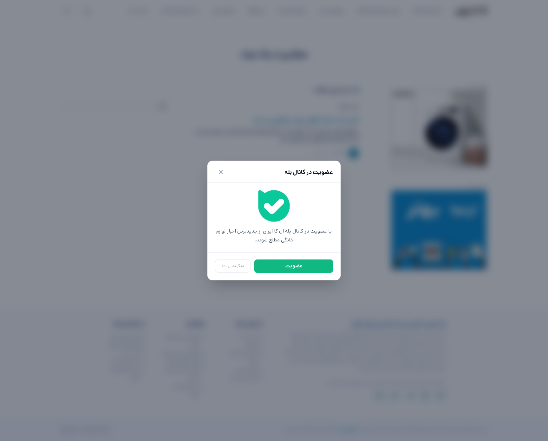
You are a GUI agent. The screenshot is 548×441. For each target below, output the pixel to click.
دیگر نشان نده (232, 266)
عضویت (293, 266)
